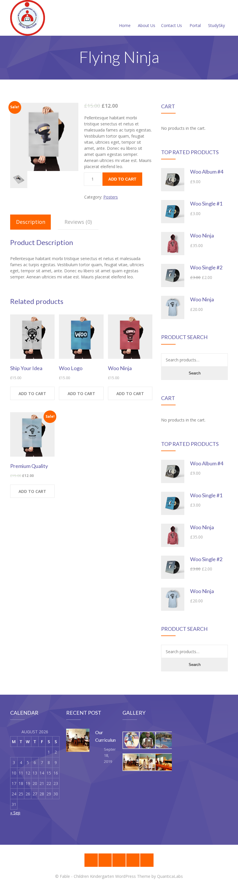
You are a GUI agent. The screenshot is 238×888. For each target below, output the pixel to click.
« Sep (15, 812)
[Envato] (119, 860)
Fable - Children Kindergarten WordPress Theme (105, 876)
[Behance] (91, 860)
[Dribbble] (105, 860)
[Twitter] (147, 860)
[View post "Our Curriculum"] (77, 740)
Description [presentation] (30, 221)
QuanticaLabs (170, 876)
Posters (110, 197)
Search (195, 373)
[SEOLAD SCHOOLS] (27, 18)
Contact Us (171, 25)
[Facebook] (133, 860)
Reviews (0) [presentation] (78, 221)
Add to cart (122, 179)
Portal (195, 25)
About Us (146, 25)
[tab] (30, 222)
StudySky (216, 25)
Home (125, 25)
